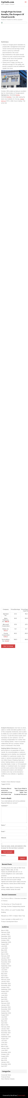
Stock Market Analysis (13, 782)
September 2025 (6, 942)
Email (3, 831)
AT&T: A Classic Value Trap (17, 916)
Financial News (5, 1077)
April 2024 (4, 975)
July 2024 (4, 970)
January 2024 (5, 981)
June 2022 (4, 1019)
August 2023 (5, 991)
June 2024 (4, 972)
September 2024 (6, 966)
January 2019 (5, 1062)
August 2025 (5, 944)
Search (3, 855)
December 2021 (5, 1031)
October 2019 (5, 1054)
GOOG (18, 95)
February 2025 (5, 956)
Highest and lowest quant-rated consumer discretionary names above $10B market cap (13, 883)
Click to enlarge (8, 646)
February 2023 (5, 1003)
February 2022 (5, 1027)
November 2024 (6, 962)
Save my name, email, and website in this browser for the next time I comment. (13, 847)
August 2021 (4, 1038)
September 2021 (6, 1036)
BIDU (5, 630)
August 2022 (5, 1015)
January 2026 (5, 934)
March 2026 (4, 930)
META (7, 621)
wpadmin (20, 19)
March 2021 (4, 1046)
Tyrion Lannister (6, 919)
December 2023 (6, 983)
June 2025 (4, 948)
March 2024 (4, 977)
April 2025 (4, 952)
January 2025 (5, 958)
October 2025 (5, 940)
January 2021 (5, 1048)
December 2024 (6, 960)
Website (3, 838)
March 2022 (4, 1025)
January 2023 (5, 1005)
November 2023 (6, 985)
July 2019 (4, 1058)
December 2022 (6, 1007)
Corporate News (6, 1075)
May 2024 (4, 973)
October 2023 (5, 987)
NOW (7, 641)
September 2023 (6, 989)
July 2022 (4, 1017)
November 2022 (6, 1009)
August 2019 (5, 1056)
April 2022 (4, 1023)
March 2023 (4, 1001)
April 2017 (4, 1066)
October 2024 (5, 964)
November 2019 (6, 1052)
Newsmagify (21, 1095)
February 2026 (5, 932)
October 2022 (5, 1011)
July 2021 (4, 1040)
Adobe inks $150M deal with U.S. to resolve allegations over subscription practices (12, 873)
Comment (4, 805)
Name (3, 825)
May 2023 (4, 997)
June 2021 (4, 1042)
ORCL (5, 636)
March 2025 (4, 954)
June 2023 (4, 995)
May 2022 (4, 1021)
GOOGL (9, 97)
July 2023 (4, 993)
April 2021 (4, 1044)
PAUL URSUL (5, 910)
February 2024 (5, 979)
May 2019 (4, 1060)
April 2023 (4, 999)
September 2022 (6, 1013)
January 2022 (5, 1029)
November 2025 (6, 938)
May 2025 (4, 950)
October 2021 (5, 1034)
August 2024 (5, 968)
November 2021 (6, 1032)
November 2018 (6, 1064)
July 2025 (4, 946)
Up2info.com (7, 2)
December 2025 (6, 936)
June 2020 (4, 1050)
